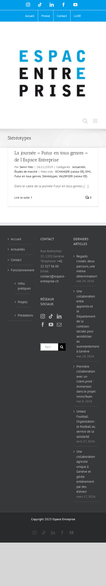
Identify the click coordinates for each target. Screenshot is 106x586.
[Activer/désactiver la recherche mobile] (85, 121)
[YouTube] (51, 324)
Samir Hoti (26, 167)
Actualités (78, 167)
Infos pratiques (23, 286)
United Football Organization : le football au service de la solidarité (86, 424)
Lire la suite (22, 197)
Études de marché (25, 171)
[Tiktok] (51, 316)
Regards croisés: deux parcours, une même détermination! (86, 266)
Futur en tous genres (27, 176)
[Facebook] (42, 324)
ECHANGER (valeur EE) (69, 171)
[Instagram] (42, 316)
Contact (16, 260)
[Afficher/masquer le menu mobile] (95, 121)
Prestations (23, 315)
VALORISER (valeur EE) (73, 176)
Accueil (16, 239)
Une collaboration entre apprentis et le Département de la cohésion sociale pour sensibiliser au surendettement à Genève (86, 321)
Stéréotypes (49, 176)
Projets (22, 302)
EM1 (88, 171)
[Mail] (59, 324)
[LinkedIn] (59, 316)
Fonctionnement (20, 270)
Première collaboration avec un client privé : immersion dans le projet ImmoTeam (85, 381)
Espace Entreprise (63, 519)
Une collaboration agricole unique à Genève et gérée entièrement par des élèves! (85, 471)
